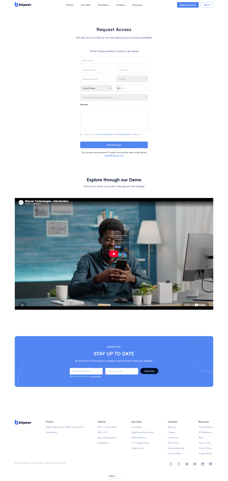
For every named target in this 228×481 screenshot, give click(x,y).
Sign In (207, 5)
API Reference (205, 432)
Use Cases (86, 5)
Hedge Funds (137, 448)
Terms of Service (104, 134)
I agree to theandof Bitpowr (112, 134)
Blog (201, 437)
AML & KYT (103, 432)
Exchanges (136, 427)
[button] (118, 88)
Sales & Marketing (176, 448)
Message (84, 104)
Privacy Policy (124, 134)
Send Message (114, 145)
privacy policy (96, 376)
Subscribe (149, 371)
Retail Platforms (138, 437)
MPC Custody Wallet (107, 427)
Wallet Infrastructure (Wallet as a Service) (64, 427)
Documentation (206, 427)
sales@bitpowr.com (114, 155)
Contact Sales (174, 453)
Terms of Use (205, 443)
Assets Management (107, 437)
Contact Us (173, 437)
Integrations (103, 443)
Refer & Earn (173, 443)
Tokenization (51, 432)
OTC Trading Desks (140, 443)
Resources (137, 5)
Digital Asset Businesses (142, 432)
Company (120, 5)
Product (69, 5)
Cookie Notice (205, 453)
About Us (172, 427)
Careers (171, 432)
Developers (103, 5)
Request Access (188, 5)
